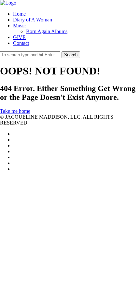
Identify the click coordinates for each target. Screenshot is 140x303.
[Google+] (15, 151)
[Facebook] (15, 139)
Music (19, 25)
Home (19, 14)
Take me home (15, 111)
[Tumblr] (15, 169)
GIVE (19, 37)
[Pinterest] (15, 157)
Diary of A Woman (32, 19)
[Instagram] (15, 163)
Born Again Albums (46, 31)
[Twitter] (15, 134)
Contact (21, 43)
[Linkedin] (15, 145)
